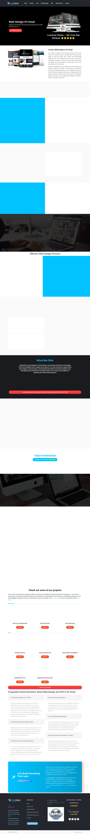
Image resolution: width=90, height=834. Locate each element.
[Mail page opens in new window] (82, 3)
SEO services (65, 785)
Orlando (10, 814)
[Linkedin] (75, 819)
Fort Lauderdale (14, 822)
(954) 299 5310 (11, 807)
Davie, (9, 822)
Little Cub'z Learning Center (20, 623)
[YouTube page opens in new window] (72, 3)
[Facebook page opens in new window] (74, 3)
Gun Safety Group (70, 623)
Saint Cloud (10, 812)
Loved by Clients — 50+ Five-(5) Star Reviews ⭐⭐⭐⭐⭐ (73, 802)
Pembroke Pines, (12, 820)
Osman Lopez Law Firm (45, 652)
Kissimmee (16, 812)
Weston (18, 820)
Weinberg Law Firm (20, 652)
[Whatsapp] (78, 819)
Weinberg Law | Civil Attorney (45, 678)
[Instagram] (72, 819)
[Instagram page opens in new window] (76, 3)
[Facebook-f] (70, 819)
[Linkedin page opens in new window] (78, 3)
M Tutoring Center (45, 623)
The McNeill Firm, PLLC (20, 678)
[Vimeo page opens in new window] (80, 3)
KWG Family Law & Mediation (70, 652)
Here (50, 802)
